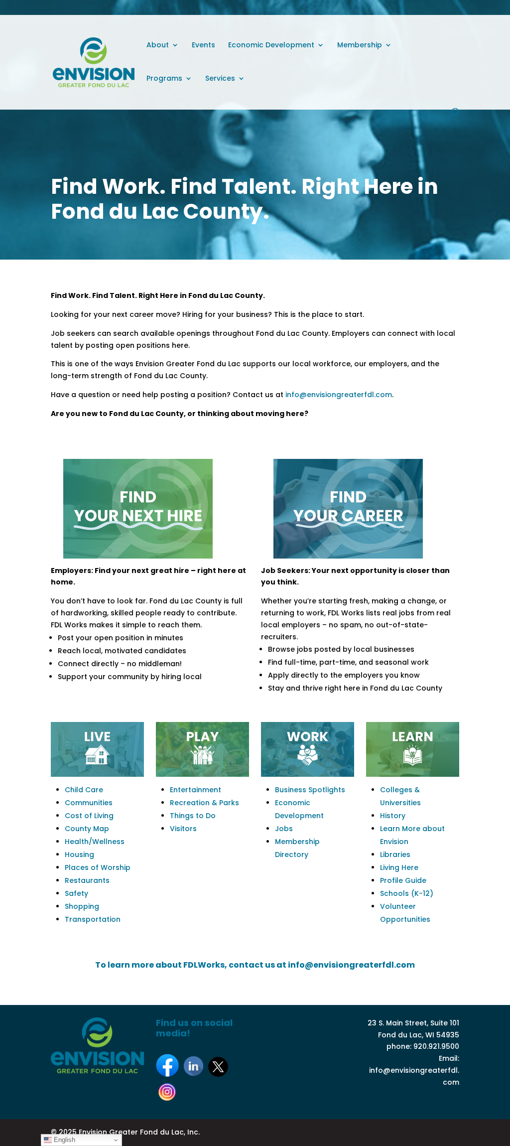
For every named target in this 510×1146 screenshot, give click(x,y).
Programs (164, 79)
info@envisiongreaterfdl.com (338, 395)
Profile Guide (403, 880)
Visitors (183, 829)
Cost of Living (89, 816)
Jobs (284, 829)
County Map (87, 829)
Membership (359, 45)
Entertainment (195, 790)
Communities (89, 803)
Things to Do (193, 816)
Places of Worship (97, 867)
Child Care (84, 790)
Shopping (82, 906)
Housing (79, 855)
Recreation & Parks (204, 803)
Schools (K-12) (406, 893)
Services (220, 79)
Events (203, 45)
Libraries (395, 855)
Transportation (93, 919)
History (392, 816)
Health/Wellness (95, 842)
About (157, 45)
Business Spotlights (310, 790)
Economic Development (271, 45)
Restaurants (87, 880)
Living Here (399, 867)
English (63, 1140)
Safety (76, 893)
